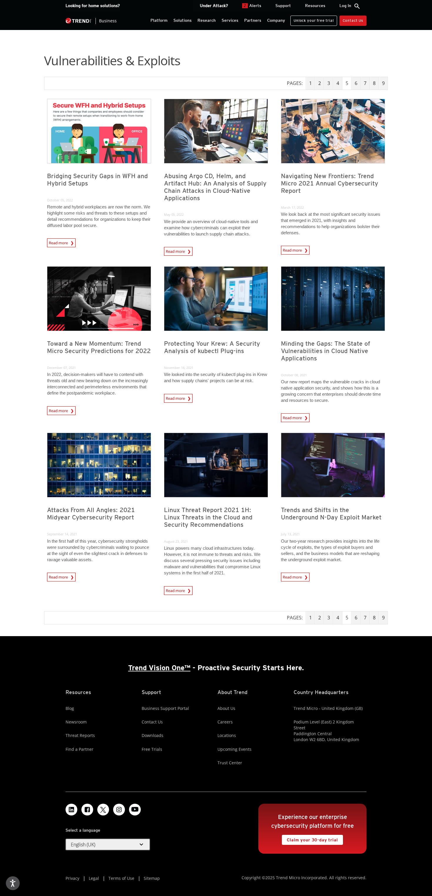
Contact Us (353, 20)
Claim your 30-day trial (310, 838)
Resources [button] (315, 5)
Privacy (72, 878)
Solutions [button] (182, 20)
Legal (94, 878)
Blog (70, 708)
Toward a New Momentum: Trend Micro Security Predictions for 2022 (99, 347)
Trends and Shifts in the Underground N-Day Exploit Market (331, 513)
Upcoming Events (234, 749)
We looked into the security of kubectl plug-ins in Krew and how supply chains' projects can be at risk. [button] (215, 377)
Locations (226, 735)
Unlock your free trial (312, 19)
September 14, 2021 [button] (62, 534)
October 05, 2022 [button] (60, 200)
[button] (108, 844)
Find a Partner (79, 749)
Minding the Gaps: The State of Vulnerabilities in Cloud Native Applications (325, 351)
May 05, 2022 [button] (174, 214)
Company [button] (276, 20)
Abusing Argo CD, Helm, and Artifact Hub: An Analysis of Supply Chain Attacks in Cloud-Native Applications (215, 187)
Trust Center (229, 762)
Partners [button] (252, 20)
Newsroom (76, 722)
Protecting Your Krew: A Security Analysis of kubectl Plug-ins (212, 347)
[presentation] (99, 131)
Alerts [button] (252, 5)
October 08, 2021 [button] (294, 375)
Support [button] (283, 5)
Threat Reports (80, 735)
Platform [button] (159, 20)
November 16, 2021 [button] (178, 367)
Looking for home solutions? (93, 5)
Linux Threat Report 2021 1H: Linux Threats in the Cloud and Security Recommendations (208, 517)
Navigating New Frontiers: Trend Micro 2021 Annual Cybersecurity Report (329, 183)
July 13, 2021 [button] (290, 534)
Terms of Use (121, 878)
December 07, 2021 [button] (61, 367)
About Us (226, 708)
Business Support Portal (165, 708)
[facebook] (87, 809)
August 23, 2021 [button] (176, 541)
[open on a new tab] (103, 809)
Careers (225, 722)
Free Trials (152, 749)
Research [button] (206, 20)
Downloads (152, 735)
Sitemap (152, 878)
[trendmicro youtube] (135, 809)
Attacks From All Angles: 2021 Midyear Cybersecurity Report (91, 513)
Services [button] (230, 20)
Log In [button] (345, 5)
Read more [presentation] (59, 242)
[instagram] (119, 809)
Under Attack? (214, 5)
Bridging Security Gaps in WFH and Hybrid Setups (97, 179)
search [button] (357, 6)
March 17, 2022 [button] (292, 207)
